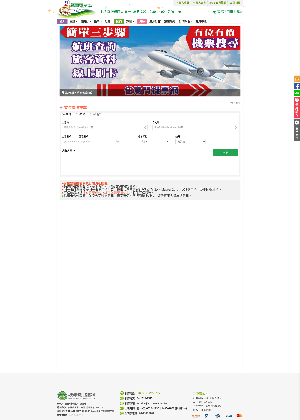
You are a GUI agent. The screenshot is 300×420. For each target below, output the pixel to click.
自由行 (84, 21)
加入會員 (184, 2)
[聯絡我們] (208, 382)
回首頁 (236, 2)
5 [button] (157, 245)
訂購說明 (184, 21)
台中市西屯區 (205, 402)
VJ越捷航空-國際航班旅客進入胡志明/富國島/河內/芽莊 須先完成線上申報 (161, 352)
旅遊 (129, 21)
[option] (82, 227)
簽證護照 (169, 21)
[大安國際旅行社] (78, 9)
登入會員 (201, 2)
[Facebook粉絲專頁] (297, 86)
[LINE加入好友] (297, 93)
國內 (119, 21)
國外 (62, 21)
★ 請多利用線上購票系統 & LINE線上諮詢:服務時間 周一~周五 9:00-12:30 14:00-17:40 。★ (106, 12)
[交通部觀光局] (195, 417)
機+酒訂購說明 (128, 314)
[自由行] (141, 380)
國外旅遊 (125, 386)
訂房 (107, 21)
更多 (142, 21)
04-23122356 (148, 393)
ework (80, 415)
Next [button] (239, 227)
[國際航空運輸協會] (218, 417)
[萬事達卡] (239, 417)
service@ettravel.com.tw (152, 403)
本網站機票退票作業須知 (134, 309)
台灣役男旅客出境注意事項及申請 (139, 347)
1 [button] (142, 245)
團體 (72, 21)
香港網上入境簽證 (130, 318)
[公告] (297, 79)
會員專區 (201, 21)
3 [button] (150, 245)
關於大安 (191, 386)
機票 (97, 21)
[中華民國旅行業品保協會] (207, 417)
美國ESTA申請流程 (131, 323)
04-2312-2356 (213, 398)
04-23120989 (146, 413)
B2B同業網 (220, 2)
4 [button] (153, 245)
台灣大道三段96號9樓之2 (207, 406)
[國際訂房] (108, 380)
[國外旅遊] (125, 380)
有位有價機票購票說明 (132, 304)
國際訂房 (108, 386)
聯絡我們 (208, 386)
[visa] (228, 417)
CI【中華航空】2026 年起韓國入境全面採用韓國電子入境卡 (153, 357)
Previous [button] (60, 227)
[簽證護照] (158, 382)
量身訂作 (155, 21)
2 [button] (146, 245)
